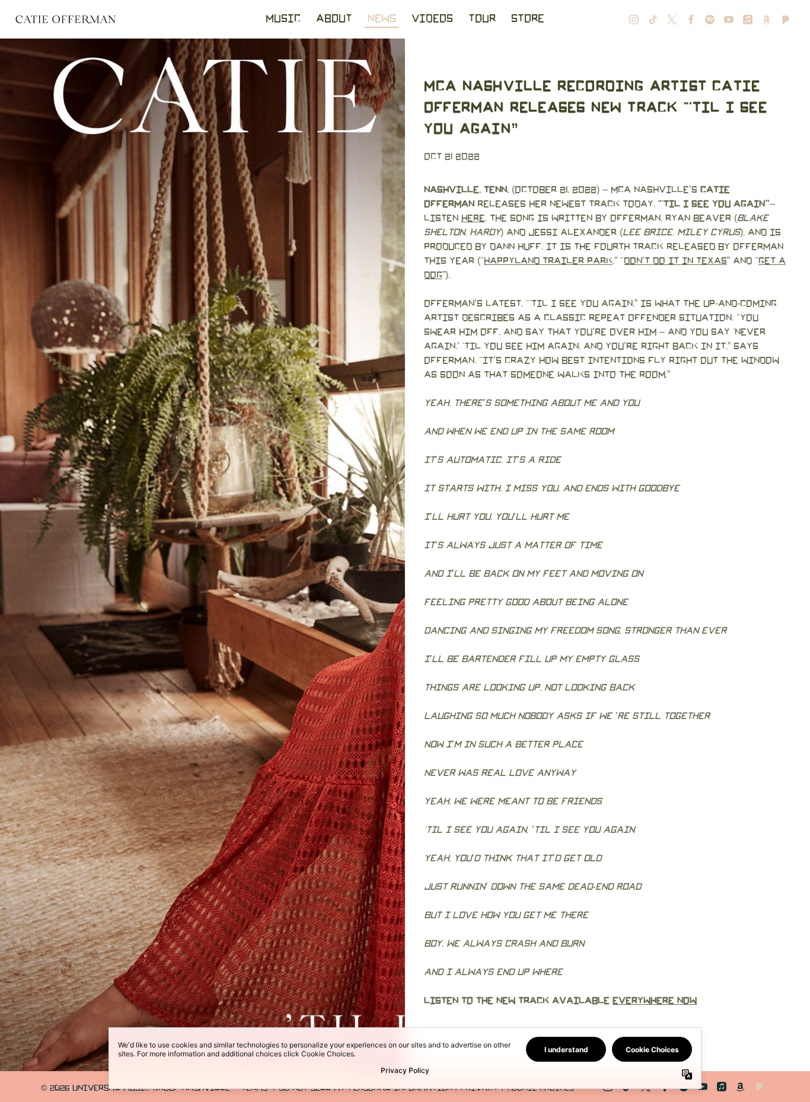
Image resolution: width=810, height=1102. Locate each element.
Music (283, 19)
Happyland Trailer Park (548, 261)
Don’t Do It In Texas (675, 261)
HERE (473, 218)
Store (527, 19)
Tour (482, 19)
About (334, 19)
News (382, 19)
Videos (432, 19)
